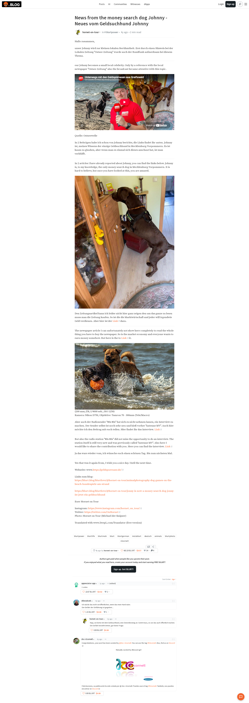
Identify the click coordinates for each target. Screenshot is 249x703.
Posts (102, 4)
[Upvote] (122, 550)
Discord (95, 689)
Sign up (230, 4)
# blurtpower (111, 32)
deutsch (147, 536)
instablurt (136, 536)
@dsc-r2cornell (125, 643)
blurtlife (91, 536)
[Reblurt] (148, 547)
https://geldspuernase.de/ (107, 469)
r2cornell (124, 541)
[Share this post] (153, 547)
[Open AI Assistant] (240, 696)
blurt (112, 536)
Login (221, 4)
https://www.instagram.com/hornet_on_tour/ (114, 508)
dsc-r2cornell (87, 639)
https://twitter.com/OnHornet (101, 512)
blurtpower (79, 536)
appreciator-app (88, 583)
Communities (120, 4)
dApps (147, 4)
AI (109, 4)
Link (115, 321)
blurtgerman (123, 536)
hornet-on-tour (90, 32)
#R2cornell (151, 643)
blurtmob (102, 536)
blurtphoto (170, 536)
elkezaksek (86, 601)
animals (158, 536)
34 (147, 551)
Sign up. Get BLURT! (124, 569)
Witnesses (135, 4)
